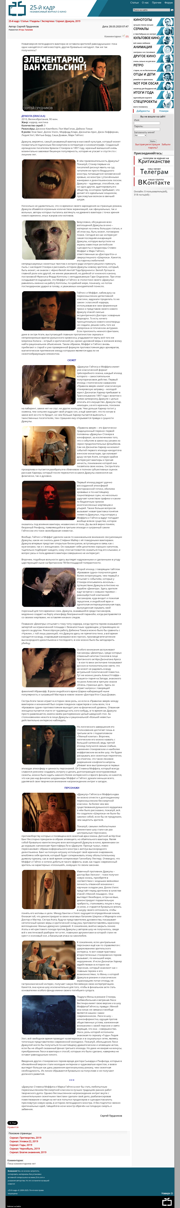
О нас (145, 2)
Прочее (156, 2)
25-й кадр (14, 21)
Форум (169, 2)
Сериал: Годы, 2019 (21, 1145)
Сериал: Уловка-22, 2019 (24, 1141)
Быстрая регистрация (147, 144)
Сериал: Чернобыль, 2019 (25, 1148)
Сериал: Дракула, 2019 (68, 21)
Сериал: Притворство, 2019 (25, 1137)
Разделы (35, 21)
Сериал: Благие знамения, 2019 (28, 1152)
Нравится (12, 1127)
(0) (127, 36)
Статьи (134, 2)
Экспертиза (47, 21)
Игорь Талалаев (26, 29)
